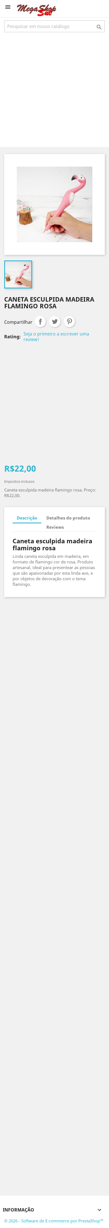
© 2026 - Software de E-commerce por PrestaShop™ (53, 1221)
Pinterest (69, 321)
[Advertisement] (54, 89)
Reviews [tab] (55, 527)
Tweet (54, 321)
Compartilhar (40, 321)
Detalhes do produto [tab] (68, 518)
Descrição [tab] (27, 518)
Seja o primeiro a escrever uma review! (56, 336)
